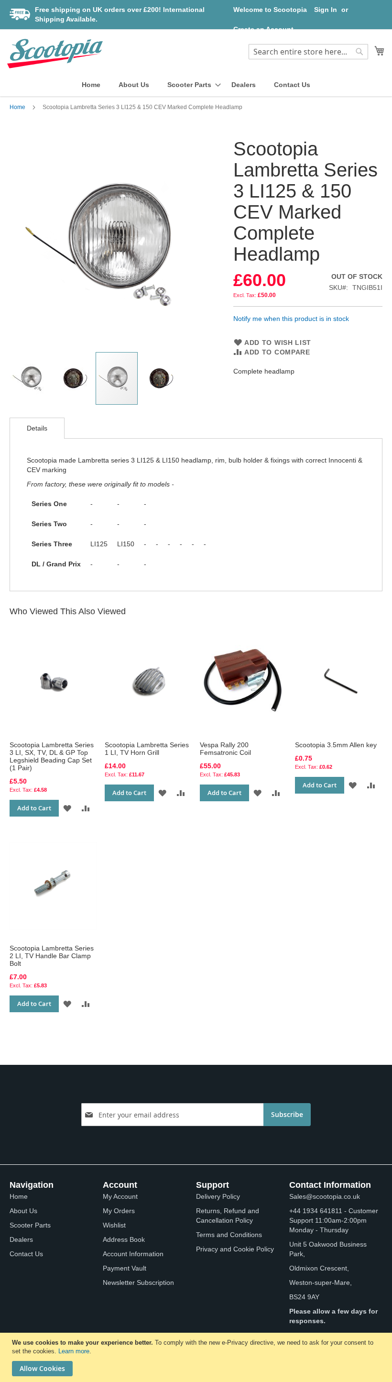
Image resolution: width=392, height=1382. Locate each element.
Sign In (325, 9)
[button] (31, 378)
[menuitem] (91, 85)
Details (37, 428)
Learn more (73, 1351)
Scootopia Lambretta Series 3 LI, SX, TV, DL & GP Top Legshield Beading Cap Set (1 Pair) (52, 756)
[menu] (196, 85)
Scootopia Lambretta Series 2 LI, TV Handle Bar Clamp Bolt (52, 955)
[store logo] (55, 53)
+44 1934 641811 (315, 1211)
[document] (197, 1357)
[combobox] (308, 51)
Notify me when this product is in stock (291, 318)
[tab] (37, 428)
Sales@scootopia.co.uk (324, 1196)
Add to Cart (34, 808)
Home (17, 107)
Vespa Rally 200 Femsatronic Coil (225, 748)
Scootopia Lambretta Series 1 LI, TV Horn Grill (147, 748)
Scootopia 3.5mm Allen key (336, 745)
